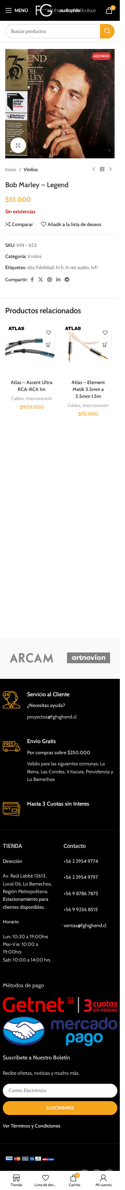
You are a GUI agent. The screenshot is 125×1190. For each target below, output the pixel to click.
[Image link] (31, 1158)
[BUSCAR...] (107, 31)
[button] (49, 345)
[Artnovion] (88, 658)
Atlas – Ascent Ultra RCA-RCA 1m (31, 385)
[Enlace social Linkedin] (58, 279)
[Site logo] (66, 10)
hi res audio (77, 267)
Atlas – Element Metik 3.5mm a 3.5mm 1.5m (88, 389)
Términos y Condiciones (35, 1126)
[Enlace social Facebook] (32, 279)
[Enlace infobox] (60, 706)
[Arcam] (31, 658)
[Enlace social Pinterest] (49, 279)
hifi (94, 267)
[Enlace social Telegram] (67, 279)
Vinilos (31, 169)
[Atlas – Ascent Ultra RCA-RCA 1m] (31, 349)
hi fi (60, 267)
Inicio (10, 169)
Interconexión (39, 398)
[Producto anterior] (94, 169)
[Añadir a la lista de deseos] (49, 333)
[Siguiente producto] (110, 169)
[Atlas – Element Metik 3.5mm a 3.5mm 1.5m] (88, 349)
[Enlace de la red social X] (40, 279)
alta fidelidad (40, 267)
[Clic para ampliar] (18, 145)
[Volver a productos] (102, 169)
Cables (17, 398)
